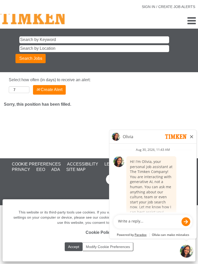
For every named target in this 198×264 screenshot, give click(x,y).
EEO (40, 169)
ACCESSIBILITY (82, 164)
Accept (73, 247)
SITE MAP (76, 169)
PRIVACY (21, 169)
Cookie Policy (99, 232)
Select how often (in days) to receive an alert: (49, 80)
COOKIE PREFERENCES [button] (36, 164)
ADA (55, 169)
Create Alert (51, 89)
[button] (165, 21)
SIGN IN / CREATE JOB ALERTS (168, 7)
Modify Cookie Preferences (108, 247)
